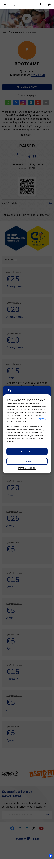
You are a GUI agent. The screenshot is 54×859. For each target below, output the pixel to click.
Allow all (27, 451)
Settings (27, 461)
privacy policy (39, 418)
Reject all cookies (27, 468)
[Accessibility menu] (50, 856)
